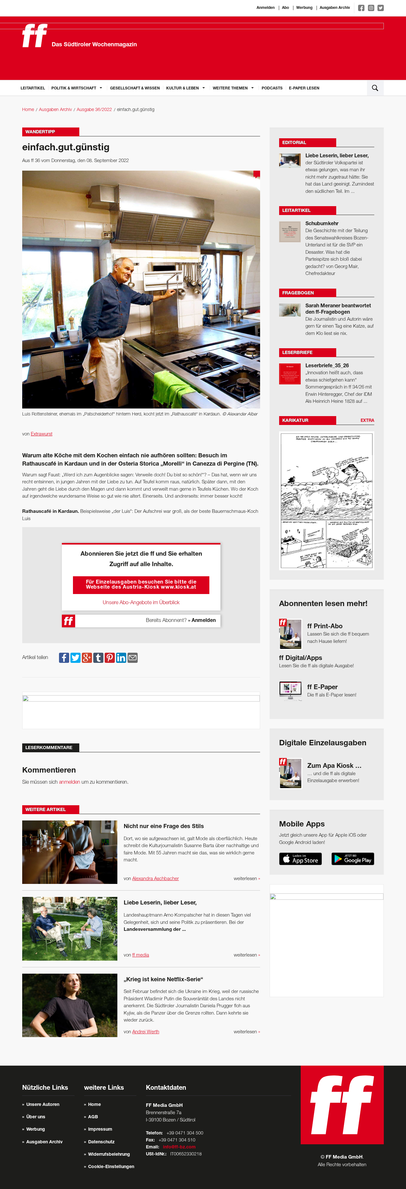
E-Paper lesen (304, 88)
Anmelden (266, 8)
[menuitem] (32, 88)
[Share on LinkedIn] (121, 658)
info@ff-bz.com (179, 1147)
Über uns (35, 1117)
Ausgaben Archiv (335, 8)
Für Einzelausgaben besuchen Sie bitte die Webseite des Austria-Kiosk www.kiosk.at (141, 585)
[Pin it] (110, 658)
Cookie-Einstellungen (111, 1167)
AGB (93, 1117)
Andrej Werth (145, 1032)
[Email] (133, 658)
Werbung (304, 8)
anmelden (69, 782)
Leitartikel (33, 88)
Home (28, 110)
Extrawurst (41, 434)
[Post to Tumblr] (98, 658)
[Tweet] (75, 658)
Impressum (100, 1129)
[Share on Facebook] (64, 658)
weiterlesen (247, 879)
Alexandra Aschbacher (155, 879)
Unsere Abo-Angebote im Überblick (141, 603)
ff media (140, 955)
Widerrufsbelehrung (109, 1155)
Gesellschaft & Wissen (135, 88)
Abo (285, 8)
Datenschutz (101, 1142)
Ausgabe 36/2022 (94, 110)
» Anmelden (202, 621)
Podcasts (272, 88)
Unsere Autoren (42, 1105)
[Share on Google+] (87, 658)
